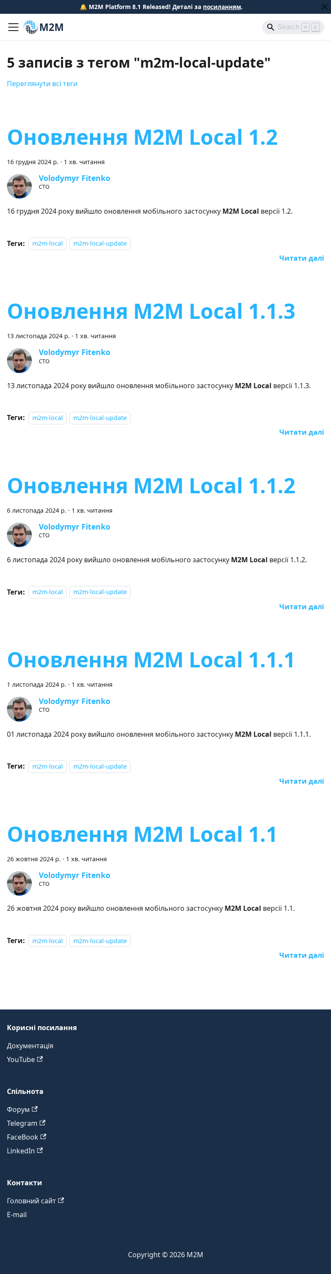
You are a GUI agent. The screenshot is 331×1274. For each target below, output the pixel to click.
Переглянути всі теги (42, 83)
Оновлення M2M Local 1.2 (142, 137)
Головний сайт (31, 1200)
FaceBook (22, 1137)
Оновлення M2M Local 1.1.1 (151, 659)
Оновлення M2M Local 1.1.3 (151, 311)
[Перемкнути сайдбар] (13, 27)
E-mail (17, 1214)
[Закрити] (324, 7)
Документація (30, 1045)
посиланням (222, 7)
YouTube (21, 1059)
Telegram (22, 1123)
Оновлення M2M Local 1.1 (142, 834)
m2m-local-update (100, 244)
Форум (18, 1109)
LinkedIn (21, 1151)
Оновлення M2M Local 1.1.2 (151, 485)
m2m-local (47, 244)
